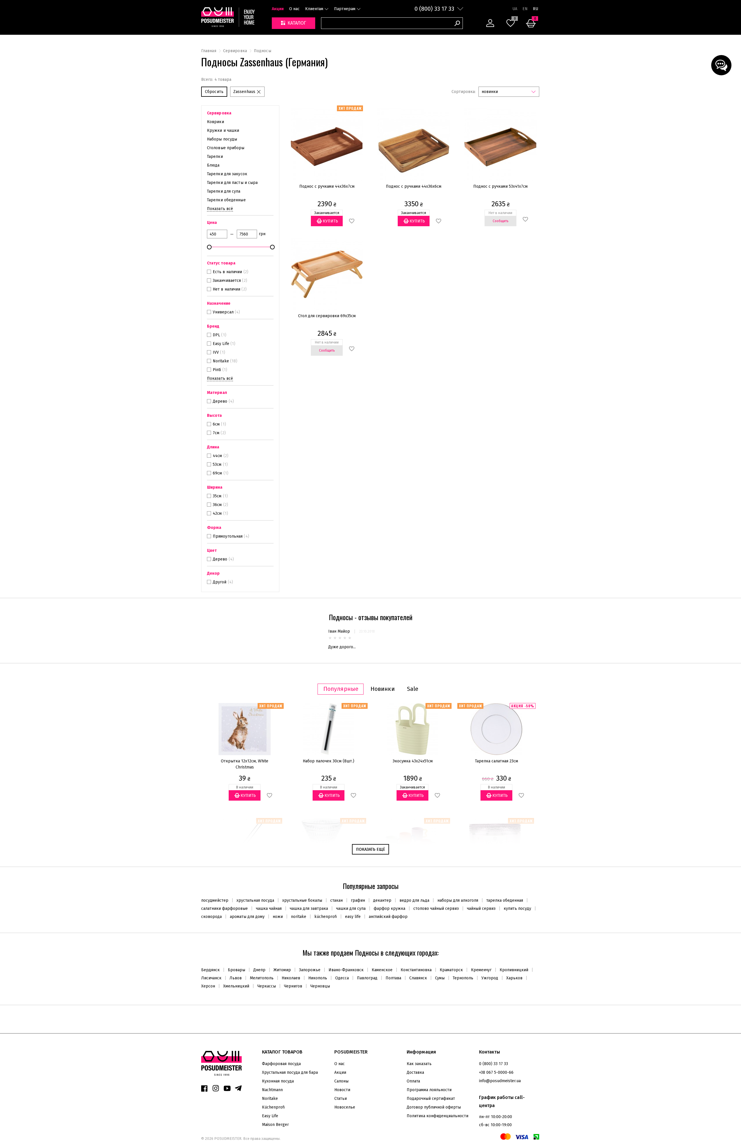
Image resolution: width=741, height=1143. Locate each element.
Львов (236, 978)
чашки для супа (351, 908)
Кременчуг (481, 969)
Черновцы (320, 986)
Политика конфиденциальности (437, 1115)
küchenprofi (325, 916)
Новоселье (344, 1107)
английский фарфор (388, 916)
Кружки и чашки (223, 130)
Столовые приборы (226, 147)
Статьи (340, 1098)
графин (358, 900)
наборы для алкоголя (457, 900)
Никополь (317, 978)
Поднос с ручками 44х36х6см (413, 186)
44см (217, 455)
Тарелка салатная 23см (496, 761)
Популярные (340, 689)
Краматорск (451, 969)
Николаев (291, 978)
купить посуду (517, 908)
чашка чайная (269, 908)
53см (217, 464)
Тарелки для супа (224, 191)
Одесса (342, 978)
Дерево (220, 401)
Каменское (382, 969)
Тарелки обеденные (226, 200)
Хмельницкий (236, 986)
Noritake (221, 361)
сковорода (211, 916)
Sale (412, 689)
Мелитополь (262, 978)
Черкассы (266, 986)
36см (217, 504)
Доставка (415, 1072)
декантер (382, 900)
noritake (298, 916)
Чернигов (293, 986)
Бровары (236, 969)
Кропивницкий (514, 969)
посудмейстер (214, 900)
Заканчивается (227, 280)
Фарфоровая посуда (281, 1063)
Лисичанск (211, 978)
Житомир (282, 969)
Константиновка (416, 969)
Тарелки (215, 156)
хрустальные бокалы (302, 900)
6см (216, 424)
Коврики (215, 121)
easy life (353, 916)
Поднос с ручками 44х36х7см (327, 186)
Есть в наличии (227, 271)
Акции (278, 8)
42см (217, 513)
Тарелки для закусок (227, 173)
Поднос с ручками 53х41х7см (500, 186)
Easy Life (221, 343)
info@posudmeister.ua (500, 1081)
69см (217, 473)
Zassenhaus (244, 91)
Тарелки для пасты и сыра (232, 182)
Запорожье (309, 969)
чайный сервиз (481, 908)
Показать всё (220, 208)
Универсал (223, 312)
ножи (278, 916)
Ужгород (489, 978)
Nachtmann (272, 1089)
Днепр (259, 969)
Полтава (393, 978)
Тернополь (463, 978)
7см (216, 432)
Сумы (440, 978)
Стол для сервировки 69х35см (327, 315)
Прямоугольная (228, 536)
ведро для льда (414, 900)
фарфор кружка (389, 908)
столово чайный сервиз (436, 908)
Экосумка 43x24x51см (412, 761)
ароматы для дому (247, 916)
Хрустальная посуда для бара (290, 1072)
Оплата (413, 1081)
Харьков (514, 978)
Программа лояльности (429, 1089)
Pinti (217, 369)
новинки (490, 91)
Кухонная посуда (278, 1081)
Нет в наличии (226, 289)
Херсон (208, 986)
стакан (336, 900)
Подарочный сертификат (431, 1098)
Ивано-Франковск (346, 969)
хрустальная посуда (255, 900)
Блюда (213, 165)
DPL (216, 335)
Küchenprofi (273, 1107)
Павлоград (367, 978)
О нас (294, 8)
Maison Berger (275, 1124)
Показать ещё (370, 849)
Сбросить (214, 91)
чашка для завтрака (309, 908)
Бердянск (210, 969)
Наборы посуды (222, 139)
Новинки (382, 689)
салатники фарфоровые (224, 908)
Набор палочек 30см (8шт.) (328, 761)
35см (217, 496)
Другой (220, 582)
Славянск (418, 978)
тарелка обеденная (504, 900)
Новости (342, 1089)
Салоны (341, 1081)
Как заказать (419, 1063)
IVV (216, 352)
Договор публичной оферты (434, 1107)
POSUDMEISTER (227, 1138)
